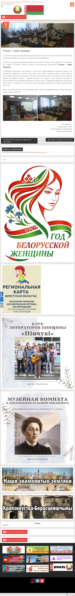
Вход (2, 4)
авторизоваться (41, 152)
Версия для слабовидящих (15, 17)
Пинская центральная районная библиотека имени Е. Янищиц (21, 2)
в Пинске (37, 523)
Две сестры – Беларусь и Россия (58, 139)
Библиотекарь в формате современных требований (17, 141)
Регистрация (9, 4)
